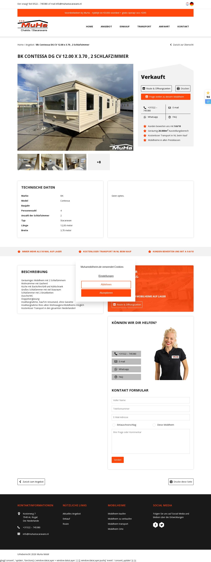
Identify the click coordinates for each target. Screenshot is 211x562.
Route (66, 523)
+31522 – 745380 (150, 109)
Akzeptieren (106, 293)
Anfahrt (164, 26)
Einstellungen (106, 276)
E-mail (175, 107)
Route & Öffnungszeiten (158, 88)
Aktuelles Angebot (72, 513)
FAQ (174, 116)
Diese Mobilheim (165, 424)
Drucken (185, 88)
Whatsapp (152, 116)
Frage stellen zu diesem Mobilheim (166, 96)
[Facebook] (156, 525)
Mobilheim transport (118, 523)
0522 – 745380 (40, 3)
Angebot (106, 26)
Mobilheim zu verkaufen (120, 518)
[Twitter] (161, 525)
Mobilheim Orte (115, 528)
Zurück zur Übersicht (183, 45)
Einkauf (125, 26)
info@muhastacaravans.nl (69, 3)
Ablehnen (106, 284)
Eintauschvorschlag (126, 424)
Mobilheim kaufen (117, 513)
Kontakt (183, 26)
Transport (144, 26)
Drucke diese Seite (183, 481)
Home (89, 26)
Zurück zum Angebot (33, 481)
